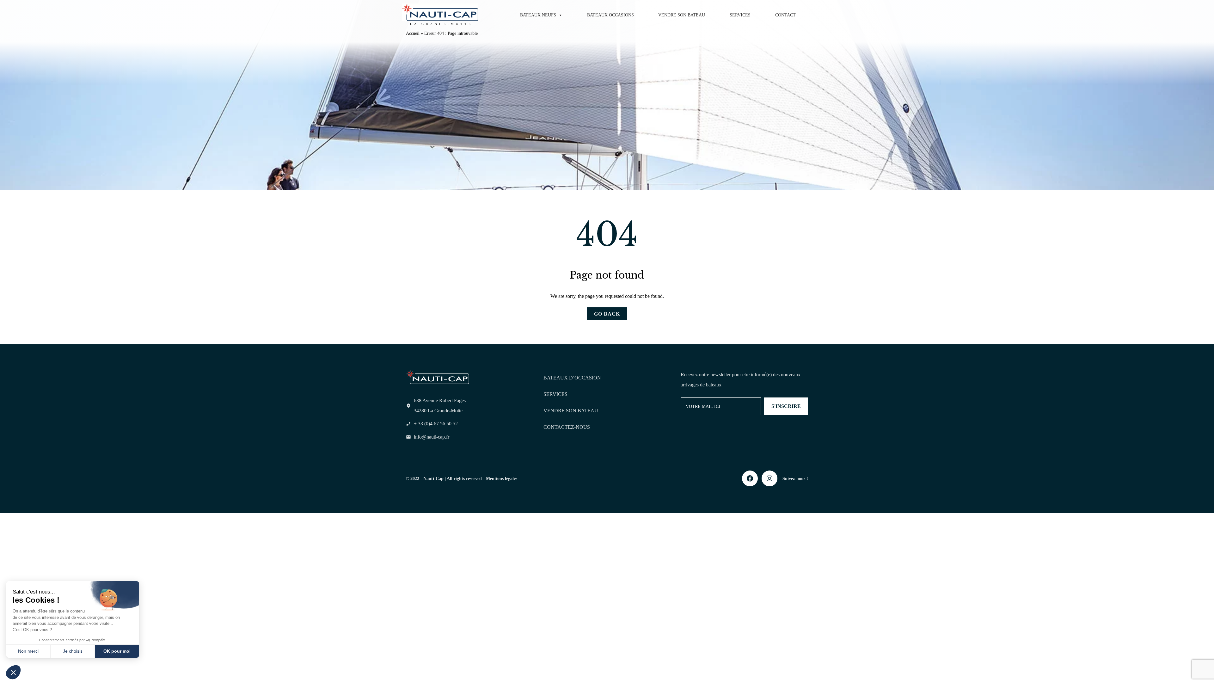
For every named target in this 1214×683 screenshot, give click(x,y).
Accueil (413, 33)
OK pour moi (117, 651)
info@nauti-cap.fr (431, 437)
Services (740, 15)
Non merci (28, 651)
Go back (607, 314)
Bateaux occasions (610, 15)
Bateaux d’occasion (572, 377)
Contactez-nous (566, 427)
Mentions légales (501, 478)
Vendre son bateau (681, 15)
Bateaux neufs (538, 15)
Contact (785, 15)
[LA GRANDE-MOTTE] (440, 12)
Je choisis (73, 651)
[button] (13, 672)
